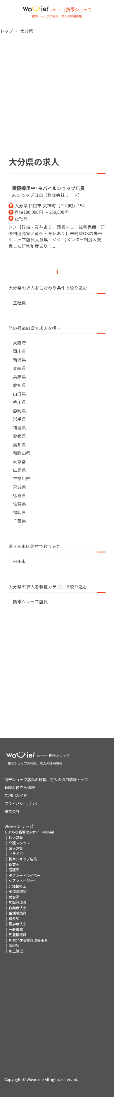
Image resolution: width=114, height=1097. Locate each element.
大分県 (26, 31)
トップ (6, 31)
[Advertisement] (57, 95)
